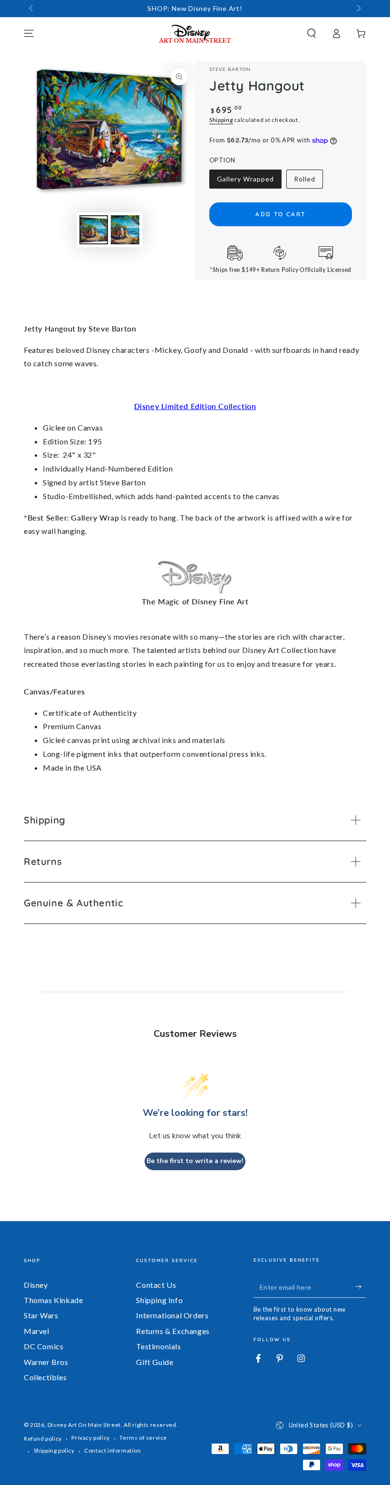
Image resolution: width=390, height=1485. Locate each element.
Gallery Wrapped (245, 182)
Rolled (308, 182)
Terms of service (143, 1437)
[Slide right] (358, 8)
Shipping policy (54, 1450)
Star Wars (41, 1315)
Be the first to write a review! (195, 1160)
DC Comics (43, 1346)
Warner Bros (46, 1361)
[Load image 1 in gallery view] (93, 229)
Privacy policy (90, 1437)
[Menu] (29, 33)
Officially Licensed (325, 269)
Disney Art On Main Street (84, 1424)
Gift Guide (154, 1361)
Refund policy (43, 1438)
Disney (36, 1284)
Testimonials (158, 1346)
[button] (311, 33)
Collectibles (45, 1377)
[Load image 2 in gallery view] (125, 229)
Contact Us (156, 1284)
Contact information (112, 1450)
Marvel (36, 1330)
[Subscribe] (360, 1286)
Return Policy (280, 269)
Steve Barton (230, 69)
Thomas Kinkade (53, 1299)
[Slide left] (32, 8)
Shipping (221, 119)
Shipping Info (159, 1299)
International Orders (172, 1315)
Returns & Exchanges (172, 1330)
